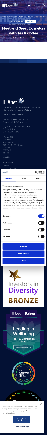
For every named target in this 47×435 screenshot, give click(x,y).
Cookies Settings (22, 426)
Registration (30, 21)
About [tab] (38, 178)
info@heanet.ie (21, 122)
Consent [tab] (8, 178)
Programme (22, 16)
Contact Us (19, 21)
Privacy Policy (9, 162)
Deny (23, 261)
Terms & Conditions (11, 169)
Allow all (23, 246)
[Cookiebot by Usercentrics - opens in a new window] (34, 172)
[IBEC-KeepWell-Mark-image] (23, 373)
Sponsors (42, 16)
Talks (36, 16)
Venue (13, 21)
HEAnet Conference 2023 (9, 16)
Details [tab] (23, 178)
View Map (7, 157)
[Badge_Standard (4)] (23, 333)
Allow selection (23, 254)
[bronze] (23, 286)
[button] (28, 5)
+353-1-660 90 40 (20, 120)
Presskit (6, 166)
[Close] (41, 403)
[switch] (41, 223)
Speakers (30, 16)
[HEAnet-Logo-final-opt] (10, 5)
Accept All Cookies (21, 420)
